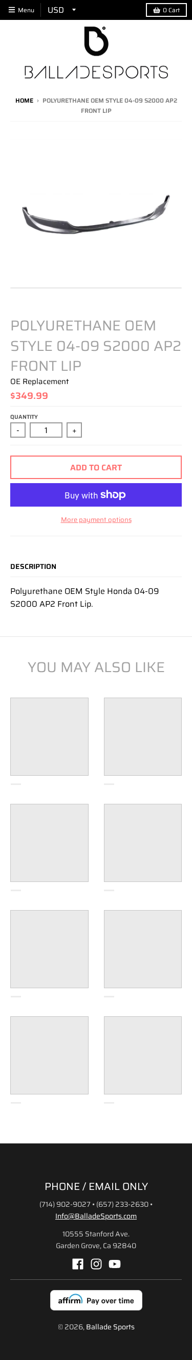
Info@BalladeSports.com (96, 1216)
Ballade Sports (110, 1326)
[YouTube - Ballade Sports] (115, 1264)
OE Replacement (39, 381)
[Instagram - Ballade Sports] (96, 1264)
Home (24, 100)
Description (33, 566)
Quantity (24, 417)
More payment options (96, 520)
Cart (171, 10)
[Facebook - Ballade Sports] (78, 1264)
